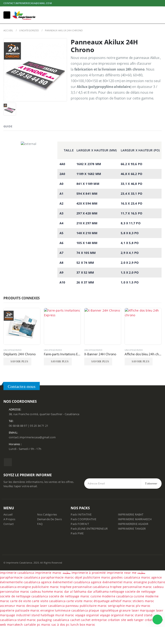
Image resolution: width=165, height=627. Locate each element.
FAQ (40, 524)
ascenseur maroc (12, 606)
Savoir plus (19, 361)
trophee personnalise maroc (131, 587)
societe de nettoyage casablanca (24, 596)
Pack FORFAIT (80, 524)
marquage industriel (15, 615)
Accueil (7, 514)
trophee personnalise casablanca (84, 587)
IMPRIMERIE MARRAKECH (135, 519)
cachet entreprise (94, 620)
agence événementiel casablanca (65, 582)
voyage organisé (87, 615)
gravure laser (129, 610)
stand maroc (26, 620)
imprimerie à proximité (89, 573)
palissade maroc (27, 610)
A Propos (9, 519)
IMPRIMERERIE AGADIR (133, 524)
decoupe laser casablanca (45, 606)
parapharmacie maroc (57, 577)
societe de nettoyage (140, 591)
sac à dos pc (60, 624)
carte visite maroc (79, 601)
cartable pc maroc (37, 624)
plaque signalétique (103, 610)
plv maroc (143, 606)
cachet (75, 620)
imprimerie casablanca (17, 573)
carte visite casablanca (49, 601)
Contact (8, 524)
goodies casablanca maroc (130, 577)
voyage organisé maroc (117, 615)
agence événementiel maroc (112, 582)
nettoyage (117, 591)
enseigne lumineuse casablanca (64, 610)
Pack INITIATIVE (81, 514)
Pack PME (77, 533)
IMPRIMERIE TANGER (132, 529)
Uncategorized (12, 349)
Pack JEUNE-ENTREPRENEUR (89, 529)
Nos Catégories (47, 514)
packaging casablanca (53, 620)
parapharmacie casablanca (20, 577)
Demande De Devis (49, 519)
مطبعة (67, 573)
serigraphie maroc (121, 606)
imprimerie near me (122, 573)
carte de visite (20, 601)
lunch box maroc (82, 624)
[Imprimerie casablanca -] (24, 15)
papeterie (7, 610)
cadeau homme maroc (46, 591)
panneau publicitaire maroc (86, 606)
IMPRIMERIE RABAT (130, 514)
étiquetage (102, 601)
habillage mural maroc (57, 615)
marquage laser (151, 610)
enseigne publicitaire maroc (38, 587)
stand (36, 615)
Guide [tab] (7, 126)
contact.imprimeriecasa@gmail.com (27, 3)
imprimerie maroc (48, 573)
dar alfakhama (98, 591)
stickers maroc (143, 601)
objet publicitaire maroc (92, 577)
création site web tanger (126, 620)
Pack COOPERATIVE (83, 519)
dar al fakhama (75, 591)
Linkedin (8, 462)
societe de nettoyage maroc (69, 596)
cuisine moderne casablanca (111, 596)
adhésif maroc (121, 601)
